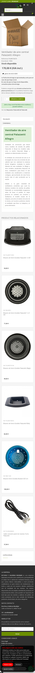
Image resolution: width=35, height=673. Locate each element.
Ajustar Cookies (8, 669)
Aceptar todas (8, 664)
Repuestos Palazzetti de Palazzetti (17, 110)
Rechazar (18, 664)
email (16, 615)
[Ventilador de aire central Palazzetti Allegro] (17, 32)
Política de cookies (6, 643)
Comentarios (6, 123)
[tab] (17, 105)
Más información (7, 661)
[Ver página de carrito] (34, 14)
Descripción (6, 119)
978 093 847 (14, 1)
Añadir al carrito (17, 99)
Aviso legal (4, 641)
